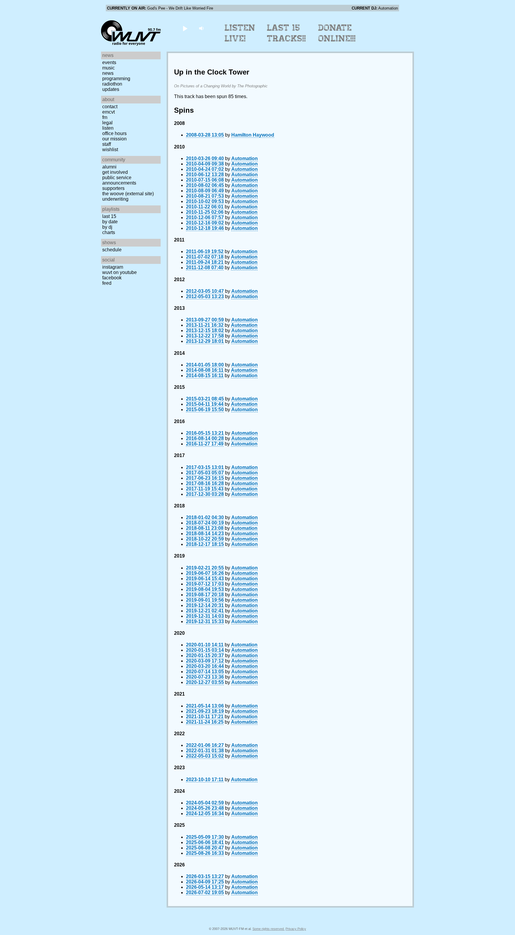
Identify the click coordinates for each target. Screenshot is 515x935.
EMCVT (108, 111)
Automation (244, 158)
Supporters (113, 188)
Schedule (112, 249)
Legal (107, 122)
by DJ (107, 227)
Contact (109, 106)
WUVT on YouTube (119, 272)
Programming (116, 78)
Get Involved (115, 172)
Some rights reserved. (268, 929)
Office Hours (114, 133)
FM (104, 117)
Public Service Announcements (119, 180)
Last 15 (109, 216)
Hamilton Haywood (252, 134)
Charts (108, 232)
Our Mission (114, 138)
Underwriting (115, 199)
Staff (106, 144)
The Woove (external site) (128, 193)
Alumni (109, 166)
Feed (106, 283)
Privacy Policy (296, 929)
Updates (110, 89)
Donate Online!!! (337, 33)
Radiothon (112, 83)
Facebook (112, 277)
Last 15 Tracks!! (286, 33)
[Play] (185, 28)
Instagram (112, 267)
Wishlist (110, 149)
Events (109, 62)
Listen (108, 128)
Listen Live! (240, 33)
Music (108, 67)
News (108, 73)
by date (110, 221)
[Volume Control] (202, 28)
